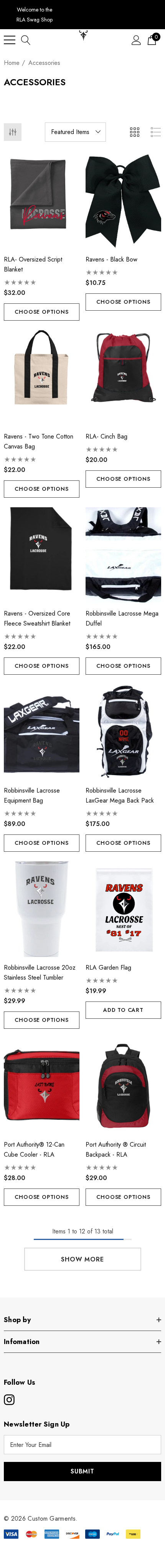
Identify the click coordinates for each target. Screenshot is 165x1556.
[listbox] (75, 132)
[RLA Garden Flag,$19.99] (123, 909)
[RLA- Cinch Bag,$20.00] (123, 378)
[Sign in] (136, 40)
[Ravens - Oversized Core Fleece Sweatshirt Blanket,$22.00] (41, 555)
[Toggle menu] (9, 40)
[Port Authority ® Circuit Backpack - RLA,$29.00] (123, 1086)
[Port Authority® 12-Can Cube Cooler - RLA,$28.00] (41, 1086)
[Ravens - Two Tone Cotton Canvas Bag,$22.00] (41, 378)
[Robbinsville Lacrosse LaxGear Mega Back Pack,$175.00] (123, 732)
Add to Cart (123, 1010)
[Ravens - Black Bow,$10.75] (123, 201)
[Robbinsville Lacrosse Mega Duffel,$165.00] (123, 555)
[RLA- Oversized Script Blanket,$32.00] (41, 201)
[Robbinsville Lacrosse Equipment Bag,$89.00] (41, 732)
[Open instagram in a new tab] (8, 1399)
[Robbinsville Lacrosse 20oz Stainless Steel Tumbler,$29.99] (41, 909)
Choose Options (41, 312)
